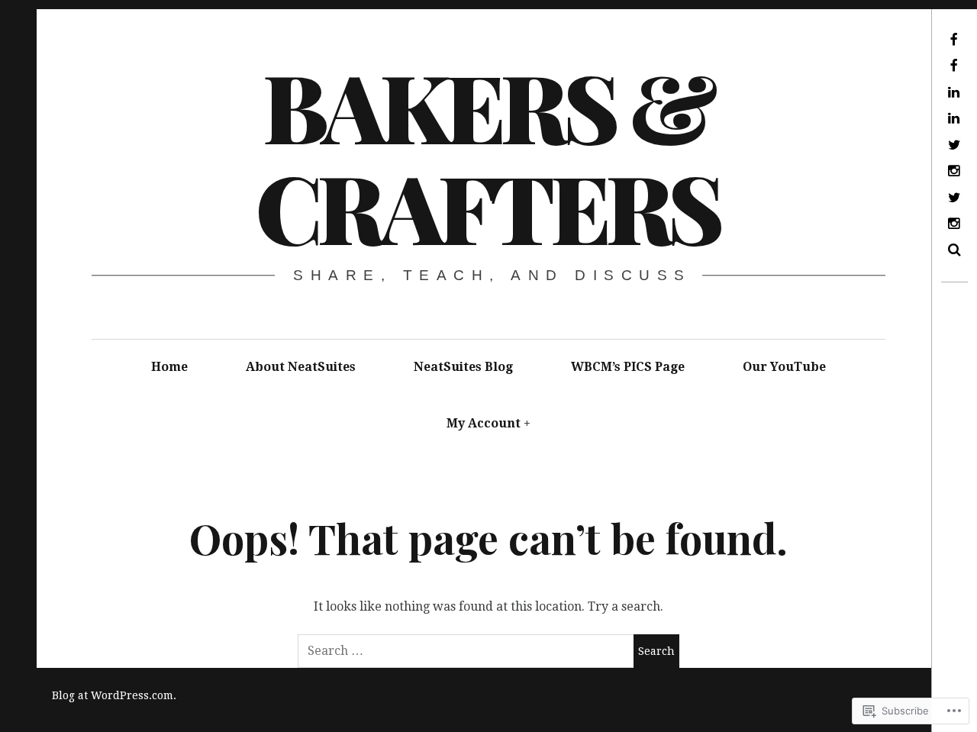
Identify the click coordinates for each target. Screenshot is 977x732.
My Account (484, 423)
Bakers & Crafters (488, 156)
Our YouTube (784, 367)
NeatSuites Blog (463, 367)
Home (169, 367)
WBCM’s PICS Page (628, 367)
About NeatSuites (301, 367)
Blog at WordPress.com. (114, 695)
